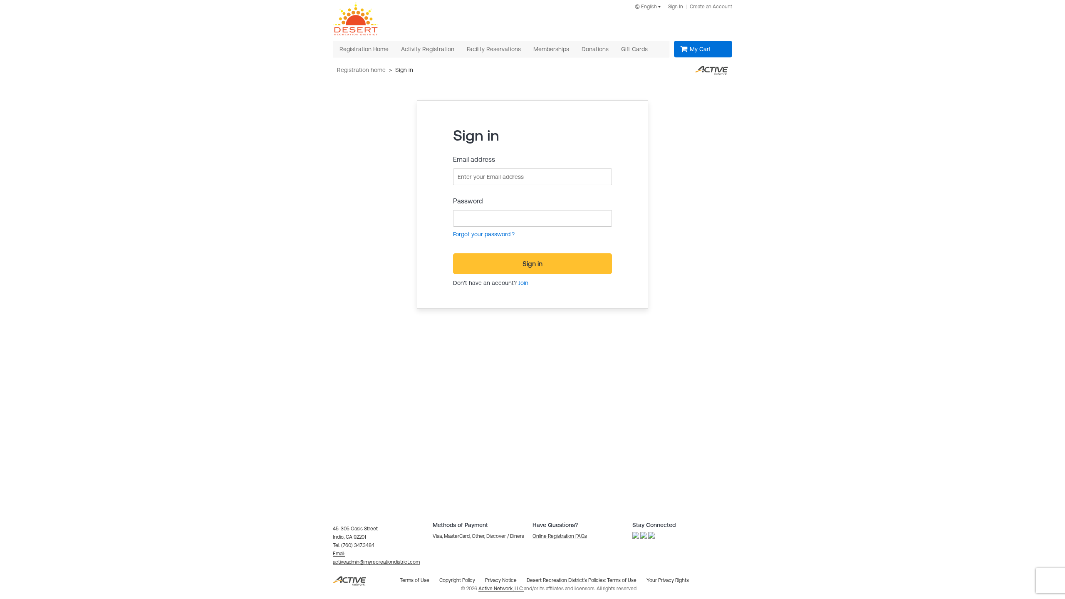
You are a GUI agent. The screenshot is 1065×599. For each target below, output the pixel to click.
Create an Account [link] (711, 7)
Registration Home (361, 70)
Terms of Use (622, 580)
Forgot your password (481, 234)
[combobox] (649, 7)
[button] (559, 536)
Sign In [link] (675, 7)
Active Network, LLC (501, 589)
